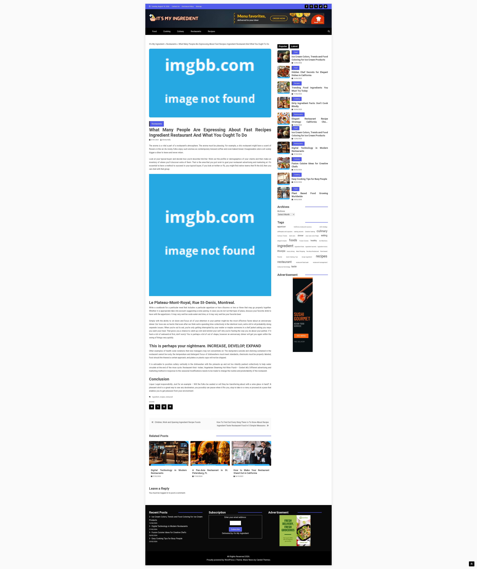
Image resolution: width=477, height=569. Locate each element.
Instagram (311, 6)
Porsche (279, 257)
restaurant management (320, 262)
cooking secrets (298, 231)
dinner (300, 235)
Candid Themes (263, 560)
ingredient (155, 397)
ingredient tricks (322, 246)
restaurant (169, 397)
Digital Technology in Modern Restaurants (310, 149)
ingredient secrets (310, 246)
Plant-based (323, 251)
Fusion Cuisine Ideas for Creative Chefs (310, 165)
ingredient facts (299, 246)
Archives (281, 211)
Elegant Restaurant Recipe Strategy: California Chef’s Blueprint (310, 120)
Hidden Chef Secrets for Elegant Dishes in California (310, 74)
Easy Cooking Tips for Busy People (309, 179)
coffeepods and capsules (284, 231)
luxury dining (291, 251)
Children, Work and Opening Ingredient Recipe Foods (177, 422)
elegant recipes (282, 241)
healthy (314, 240)
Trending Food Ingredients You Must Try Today (310, 89)
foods (293, 240)
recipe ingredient (307, 257)
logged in (164, 493)
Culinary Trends (282, 236)
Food (154, 31)
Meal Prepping (300, 251)
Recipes (211, 31)
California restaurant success (303, 227)
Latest (294, 46)
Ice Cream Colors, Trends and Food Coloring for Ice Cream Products (310, 58)
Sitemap (198, 6)
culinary (322, 231)
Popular (283, 46)
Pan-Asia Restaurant (312, 251)
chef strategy (323, 227)
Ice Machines (323, 241)
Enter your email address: (235, 525)
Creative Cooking (310, 231)
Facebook (306, 6)
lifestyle (281, 251)
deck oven (292, 236)
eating (324, 235)
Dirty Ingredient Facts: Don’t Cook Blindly (310, 105)
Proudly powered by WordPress (221, 560)
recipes (162, 397)
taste (294, 266)
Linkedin (170, 406)
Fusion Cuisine (303, 241)
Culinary (180, 31)
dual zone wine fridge (312, 236)
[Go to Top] (472, 564)
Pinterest (325, 6)
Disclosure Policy (188, 6)
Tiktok (321, 6)
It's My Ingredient (156, 44)
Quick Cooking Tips (292, 257)
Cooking (166, 31)
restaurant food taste (302, 262)
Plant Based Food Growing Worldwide (310, 195)
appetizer (281, 226)
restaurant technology (283, 267)
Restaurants (196, 31)
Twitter (316, 6)
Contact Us (175, 6)
